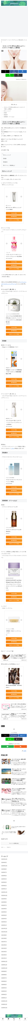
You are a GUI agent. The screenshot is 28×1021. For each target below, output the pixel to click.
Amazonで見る (14, 213)
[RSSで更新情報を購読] (20, 746)
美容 (3, 726)
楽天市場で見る (14, 216)
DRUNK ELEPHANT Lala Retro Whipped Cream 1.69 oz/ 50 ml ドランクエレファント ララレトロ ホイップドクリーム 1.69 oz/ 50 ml (14, 584)
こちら (12, 448)
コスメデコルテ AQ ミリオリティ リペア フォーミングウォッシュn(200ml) (14, 422)
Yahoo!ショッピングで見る (14, 268)
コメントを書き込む (14, 843)
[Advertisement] (14, 22)
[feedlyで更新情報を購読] (7, 746)
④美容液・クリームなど (9, 116)
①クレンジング (7, 110)
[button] (18, 75)
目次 (12, 104)
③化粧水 (6, 114)
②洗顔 (5, 112)
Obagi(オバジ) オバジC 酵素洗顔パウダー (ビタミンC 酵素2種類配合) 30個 (14, 371)
